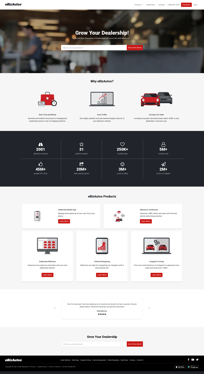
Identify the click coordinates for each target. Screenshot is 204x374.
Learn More (64, 221)
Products (138, 5)
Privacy (32, 367)
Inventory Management (99, 360)
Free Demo (186, 5)
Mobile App (75, 360)
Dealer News (151, 5)
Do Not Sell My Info (69, 367)
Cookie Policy (41, 367)
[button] (55, 308)
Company (161, 5)
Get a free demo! (135, 48)
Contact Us (140, 360)
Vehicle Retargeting (113, 360)
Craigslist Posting (85, 360)
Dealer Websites (66, 360)
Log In (195, 5)
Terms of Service (54, 367)
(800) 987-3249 (174, 5)
